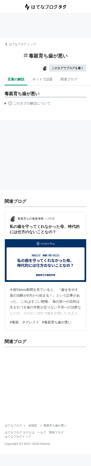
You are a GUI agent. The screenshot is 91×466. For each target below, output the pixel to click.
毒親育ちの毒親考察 (30, 218)
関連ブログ (68, 79)
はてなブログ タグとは (19, 432)
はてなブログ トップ (22, 44)
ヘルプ (41, 432)
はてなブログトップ (18, 436)
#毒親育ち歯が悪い (56, 322)
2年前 (51, 218)
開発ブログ (56, 432)
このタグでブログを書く (68, 68)
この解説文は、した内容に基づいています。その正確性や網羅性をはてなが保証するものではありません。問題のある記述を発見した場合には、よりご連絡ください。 (27, 104)
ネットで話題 (42, 79)
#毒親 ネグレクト (24, 322)
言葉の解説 (16, 79)
